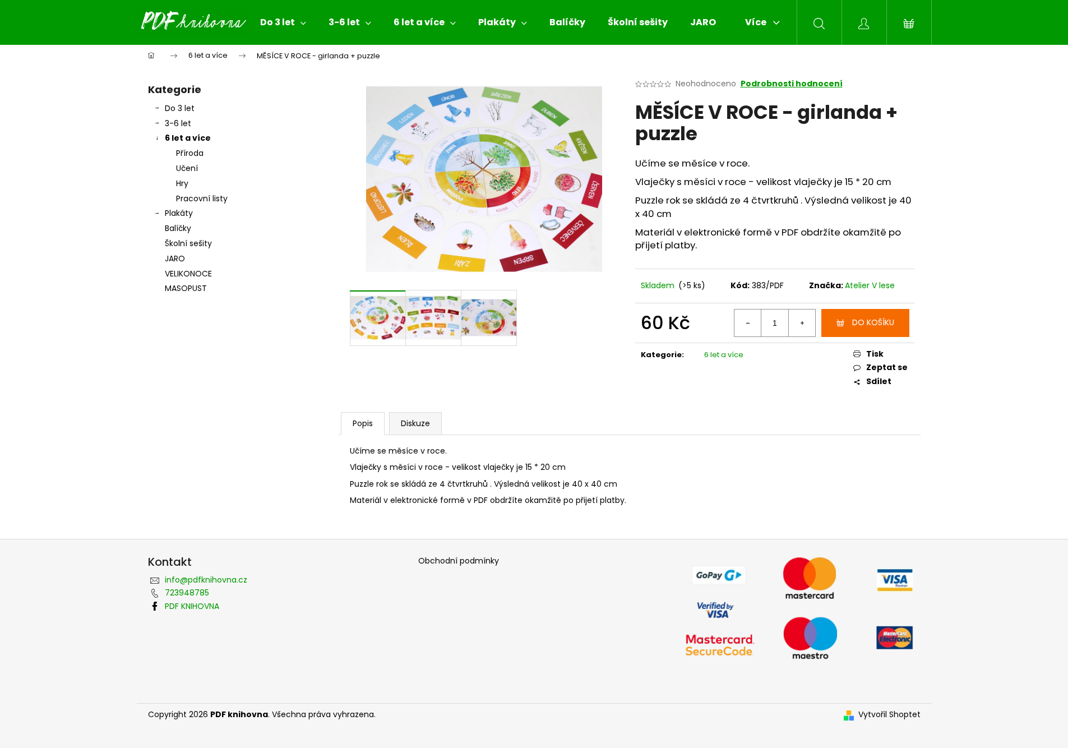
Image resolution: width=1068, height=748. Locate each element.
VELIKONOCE (188, 273)
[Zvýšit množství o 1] (801, 323)
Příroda (190, 153)
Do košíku (873, 322)
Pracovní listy (202, 198)
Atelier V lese (870, 285)
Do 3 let (180, 108)
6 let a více (188, 138)
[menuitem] (283, 22)
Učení (187, 168)
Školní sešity (188, 243)
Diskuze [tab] (415, 423)
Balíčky (178, 228)
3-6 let (178, 123)
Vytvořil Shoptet (889, 714)
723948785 (187, 592)
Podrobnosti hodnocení (792, 84)
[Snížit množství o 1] (747, 323)
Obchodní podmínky (458, 561)
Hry (182, 183)
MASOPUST (186, 288)
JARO (175, 258)
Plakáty (179, 213)
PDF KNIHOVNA (192, 606)
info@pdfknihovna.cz (206, 579)
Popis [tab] (363, 423)
